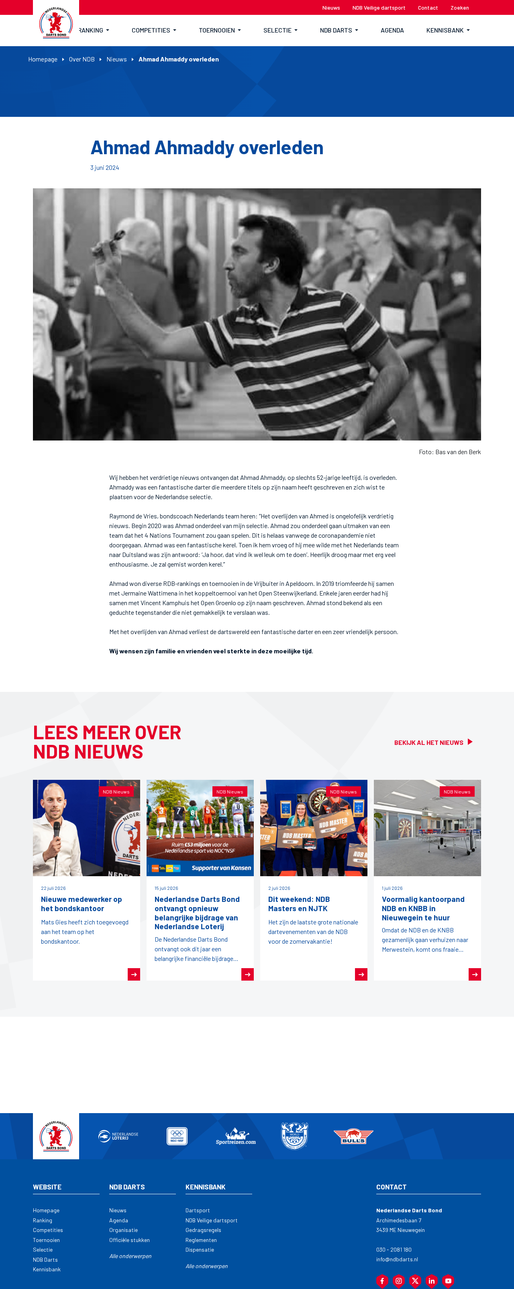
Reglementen (201, 1239)
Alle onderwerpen (130, 1255)
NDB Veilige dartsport (212, 1220)
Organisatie (123, 1229)
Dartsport (198, 1210)
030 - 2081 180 (394, 1249)
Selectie (43, 1249)
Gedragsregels (203, 1229)
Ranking (42, 1220)
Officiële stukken (129, 1239)
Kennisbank (47, 1269)
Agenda (118, 1220)
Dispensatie (200, 1249)
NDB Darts (45, 1259)
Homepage (42, 59)
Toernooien (46, 1239)
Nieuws (116, 59)
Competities (48, 1229)
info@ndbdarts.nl (397, 1259)
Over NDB (82, 59)
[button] (93, 30)
